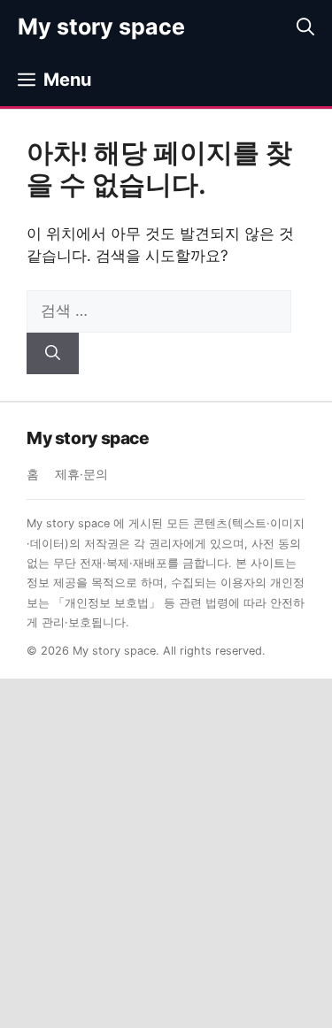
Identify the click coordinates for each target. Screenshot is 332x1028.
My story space (101, 26)
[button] (305, 26)
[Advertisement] (166, 853)
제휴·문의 (81, 474)
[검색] (53, 354)
